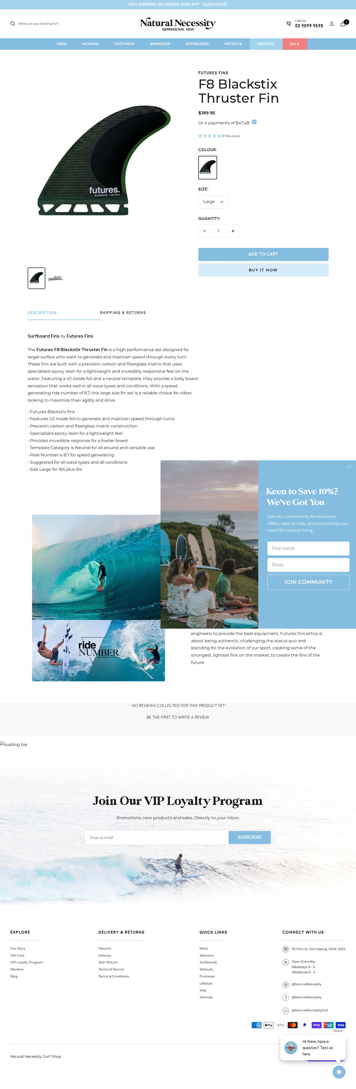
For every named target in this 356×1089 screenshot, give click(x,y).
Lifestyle (206, 983)
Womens (207, 955)
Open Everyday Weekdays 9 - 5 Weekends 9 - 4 (304, 966)
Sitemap (206, 997)
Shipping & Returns (123, 313)
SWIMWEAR (160, 44)
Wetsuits (206, 969)
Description (42, 313)
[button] (263, 136)
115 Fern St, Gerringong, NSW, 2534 (319, 949)
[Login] (331, 24)
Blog (14, 976)
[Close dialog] (349, 467)
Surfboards (208, 962)
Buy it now (263, 270)
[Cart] (343, 23)
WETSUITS (233, 44)
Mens (204, 948)
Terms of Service (111, 969)
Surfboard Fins (43, 336)
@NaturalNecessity (307, 984)
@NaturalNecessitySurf (310, 1010)
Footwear (207, 976)
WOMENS (90, 44)
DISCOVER (266, 44)
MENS (62, 44)
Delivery (105, 955)
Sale (294, 44)
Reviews (16, 969)
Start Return (108, 962)
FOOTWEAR (124, 44)
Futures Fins (213, 73)
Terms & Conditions (114, 976)
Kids (203, 990)
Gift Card (17, 955)
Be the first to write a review (178, 717)
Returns (105, 948)
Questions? (215, 4)
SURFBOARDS (197, 44)
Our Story (18, 948)
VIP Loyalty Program (26, 962)
